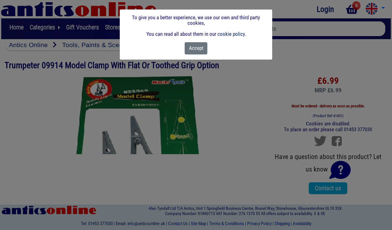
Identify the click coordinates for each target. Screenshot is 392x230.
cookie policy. (231, 34)
